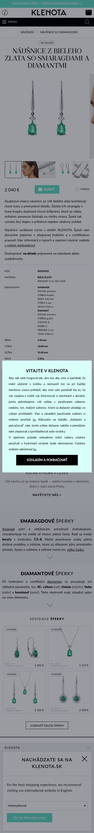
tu (34, 419)
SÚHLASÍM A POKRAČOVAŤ (47, 460)
